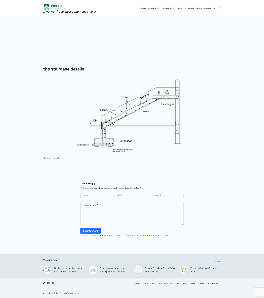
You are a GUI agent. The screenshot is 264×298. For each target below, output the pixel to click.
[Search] (220, 8)
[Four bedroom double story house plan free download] (93, 270)
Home (143, 8)
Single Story (154, 8)
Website (157, 195)
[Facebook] (44, 283)
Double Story (169, 8)
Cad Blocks (181, 283)
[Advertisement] (132, 37)
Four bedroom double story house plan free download (113, 270)
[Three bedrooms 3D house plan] (183, 270)
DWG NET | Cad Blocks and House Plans (69, 11)
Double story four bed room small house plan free (68, 270)
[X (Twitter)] (48, 283)
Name (86, 195)
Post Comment (90, 231)
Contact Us (209, 8)
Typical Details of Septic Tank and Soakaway (160, 270)
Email (121, 195)
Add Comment (90, 205)
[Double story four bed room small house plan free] (47, 270)
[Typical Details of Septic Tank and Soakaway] (138, 270)
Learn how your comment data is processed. (145, 235)
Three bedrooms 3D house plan (203, 270)
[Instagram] (53, 283)
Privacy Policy (195, 8)
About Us (182, 8)
